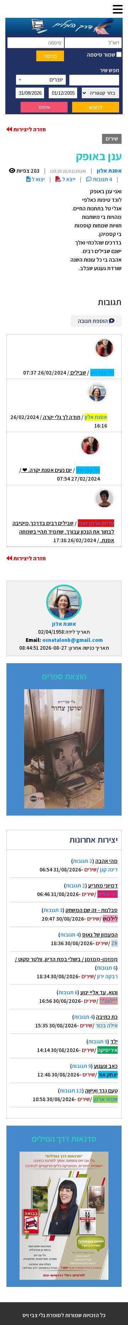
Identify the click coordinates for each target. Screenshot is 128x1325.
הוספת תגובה (93, 321)
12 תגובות (71, 1090)
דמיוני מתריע (103, 885)
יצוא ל (38, 179)
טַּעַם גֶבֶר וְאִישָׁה (101, 1090)
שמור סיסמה (101, 54)
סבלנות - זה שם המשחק (91, 910)
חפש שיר (109, 70)
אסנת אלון (64, 623)
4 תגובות (69, 934)
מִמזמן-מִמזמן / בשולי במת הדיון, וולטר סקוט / (66, 959)
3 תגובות (53, 910)
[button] (118, 10)
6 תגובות (106, 968)
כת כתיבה (107, 1017)
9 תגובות (97, 1041)
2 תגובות (82, 861)
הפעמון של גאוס (100, 934)
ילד (114, 1041)
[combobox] (41, 80)
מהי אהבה (106, 861)
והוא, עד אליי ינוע (99, 992)
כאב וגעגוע (106, 1066)
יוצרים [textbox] (56, 79)
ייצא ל (68, 179)
